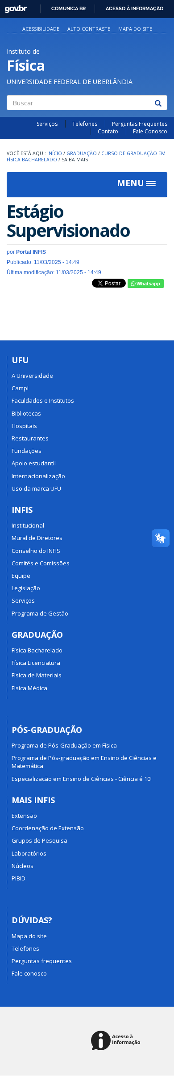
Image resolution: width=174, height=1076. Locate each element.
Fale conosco (29, 973)
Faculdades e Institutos (43, 400)
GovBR (12, 6)
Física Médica (29, 688)
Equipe (21, 576)
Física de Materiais (37, 675)
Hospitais (24, 426)
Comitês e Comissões (41, 563)
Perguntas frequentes (42, 961)
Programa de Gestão (40, 613)
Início (54, 153)
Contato (108, 131)
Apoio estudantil (34, 463)
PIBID (18, 878)
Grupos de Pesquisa (39, 840)
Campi (20, 388)
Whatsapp (147, 283)
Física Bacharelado (37, 650)
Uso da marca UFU (36, 488)
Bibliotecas (26, 413)
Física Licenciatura (36, 663)
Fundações (26, 451)
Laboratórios (29, 853)
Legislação (26, 588)
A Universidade (32, 376)
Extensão (24, 816)
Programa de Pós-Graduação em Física (64, 745)
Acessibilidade (40, 28)
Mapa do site (135, 28)
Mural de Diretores (37, 538)
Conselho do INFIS (36, 551)
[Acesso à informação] (117, 1041)
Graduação (81, 153)
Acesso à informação (134, 8)
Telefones (84, 124)
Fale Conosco (150, 131)
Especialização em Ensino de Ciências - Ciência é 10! (82, 779)
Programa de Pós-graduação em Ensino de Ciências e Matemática (84, 762)
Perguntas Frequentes (139, 124)
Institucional (28, 525)
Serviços (47, 124)
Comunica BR (68, 8)
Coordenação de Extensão (48, 828)
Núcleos (22, 866)
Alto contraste (88, 28)
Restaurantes (30, 438)
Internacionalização (38, 476)
